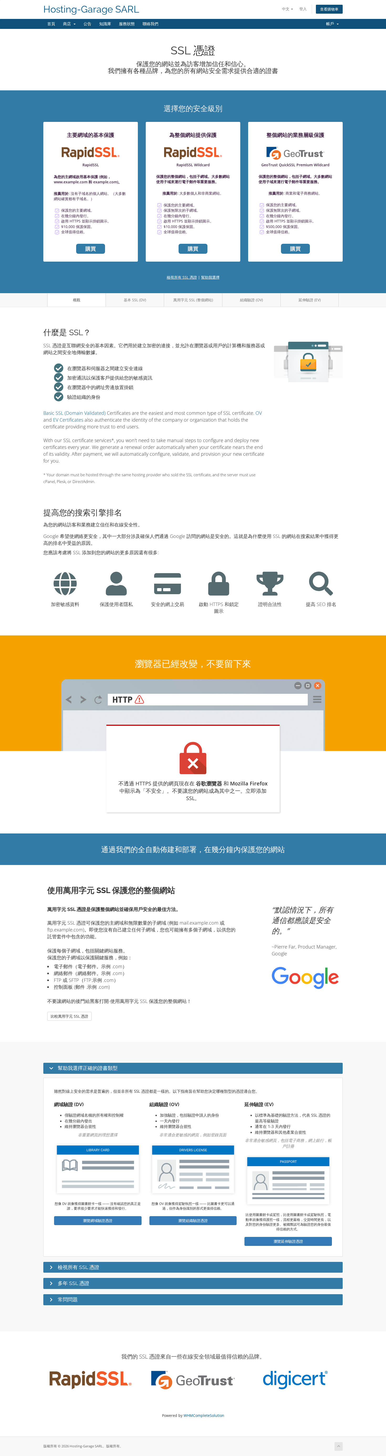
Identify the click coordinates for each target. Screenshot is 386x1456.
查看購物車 (329, 9)
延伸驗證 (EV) (310, 299)
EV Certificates (68, 420)
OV (258, 413)
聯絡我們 (150, 24)
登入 (303, 8)
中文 (286, 8)
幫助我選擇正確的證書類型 (88, 1068)
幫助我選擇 (210, 277)
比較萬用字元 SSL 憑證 (69, 1016)
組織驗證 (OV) (251, 299)
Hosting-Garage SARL (91, 9)
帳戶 (331, 24)
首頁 (51, 24)
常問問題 (68, 1299)
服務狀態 (127, 24)
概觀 (76, 299)
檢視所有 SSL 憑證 (182, 277)
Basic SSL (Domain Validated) (74, 413)
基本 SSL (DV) (135, 299)
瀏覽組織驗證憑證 (193, 1220)
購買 (90, 248)
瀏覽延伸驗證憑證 (288, 1241)
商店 (68, 24)
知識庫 (105, 24)
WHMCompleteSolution (204, 1415)
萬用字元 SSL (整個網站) (193, 299)
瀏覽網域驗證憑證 (97, 1220)
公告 (87, 24)
